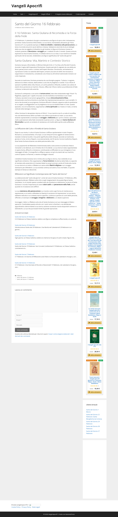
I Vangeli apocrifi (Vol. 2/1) (94, 345)
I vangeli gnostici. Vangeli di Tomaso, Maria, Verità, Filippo (94, 161)
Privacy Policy (26, 507)
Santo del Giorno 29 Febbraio (25, 225)
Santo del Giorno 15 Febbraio (25, 277)
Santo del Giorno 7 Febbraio (24, 254)
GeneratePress (70, 514)
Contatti (91, 14)
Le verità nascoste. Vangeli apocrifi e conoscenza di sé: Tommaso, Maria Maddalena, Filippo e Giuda (94, 312)
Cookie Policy (15, 507)
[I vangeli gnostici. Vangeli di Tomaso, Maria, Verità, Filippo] (95, 151)
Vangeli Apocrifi (26, 5)
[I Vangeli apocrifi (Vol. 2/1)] (95, 336)
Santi (21, 14)
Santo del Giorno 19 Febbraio (25, 244)
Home (15, 14)
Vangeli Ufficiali (45, 14)
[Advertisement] (94, 469)
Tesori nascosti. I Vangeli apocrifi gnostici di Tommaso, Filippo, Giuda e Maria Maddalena (94, 380)
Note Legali (36, 507)
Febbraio (19, 275)
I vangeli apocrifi (94, 44)
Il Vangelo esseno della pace (63, 14)
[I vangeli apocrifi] (95, 36)
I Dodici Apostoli (80, 14)
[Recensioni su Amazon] (94, 91)
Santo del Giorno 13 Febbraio (25, 263)
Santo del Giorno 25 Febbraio (25, 217)
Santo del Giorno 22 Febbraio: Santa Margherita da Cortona (94, 417)
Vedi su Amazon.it (95, 51)
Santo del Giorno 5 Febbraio (24, 236)
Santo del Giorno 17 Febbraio (25, 279)
